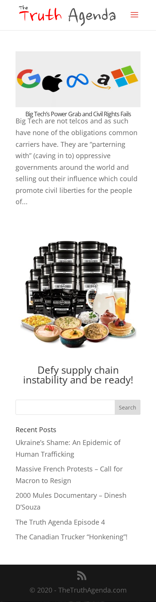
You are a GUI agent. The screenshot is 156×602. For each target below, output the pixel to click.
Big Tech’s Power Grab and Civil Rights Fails (78, 114)
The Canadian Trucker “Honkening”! (72, 536)
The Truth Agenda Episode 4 (60, 522)
